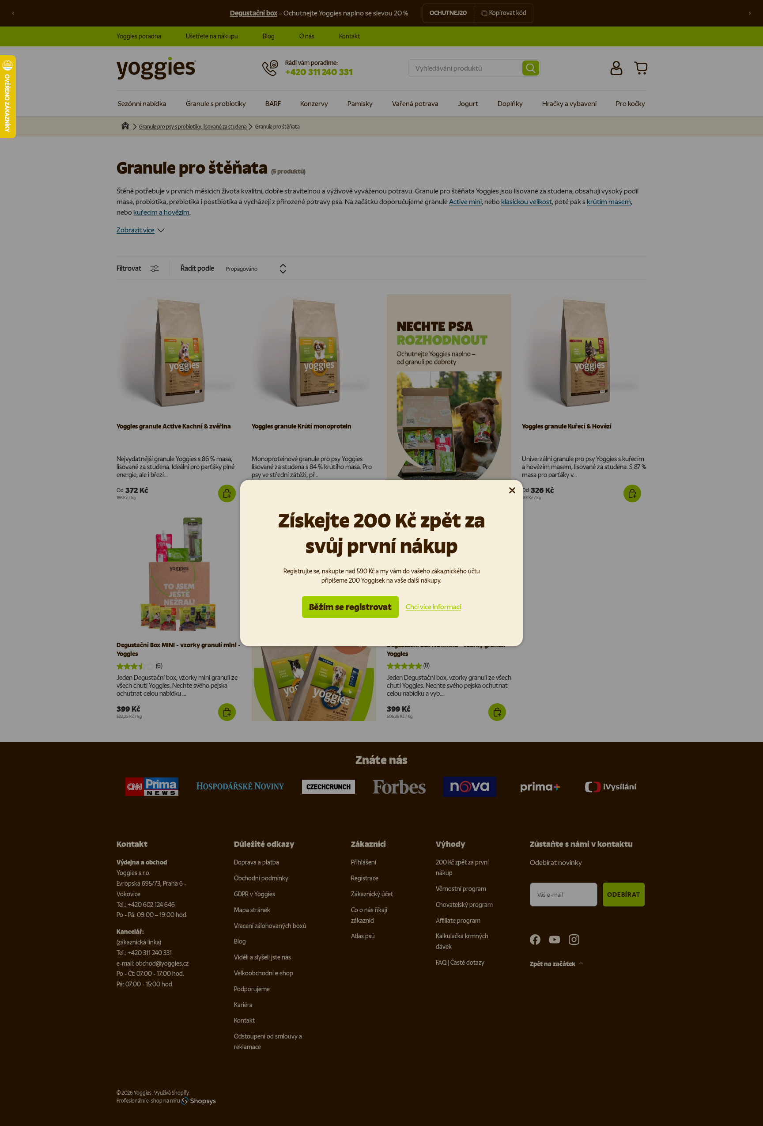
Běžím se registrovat (350, 607)
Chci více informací (433, 607)
